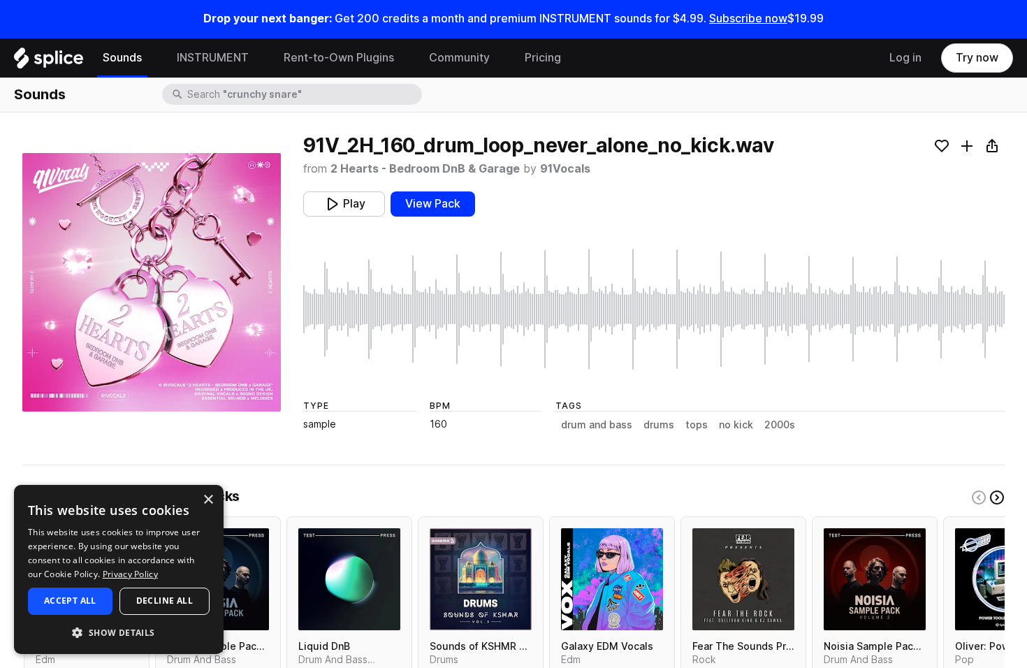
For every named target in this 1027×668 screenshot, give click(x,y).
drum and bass (596, 424)
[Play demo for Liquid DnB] (349, 579)
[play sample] (654, 309)
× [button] (208, 500)
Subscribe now (748, 18)
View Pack (432, 203)
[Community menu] (500, 58)
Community (459, 57)
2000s (779, 424)
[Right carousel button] (997, 497)
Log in (905, 57)
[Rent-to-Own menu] (404, 58)
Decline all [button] (164, 601)
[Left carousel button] (979, 497)
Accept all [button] (70, 601)
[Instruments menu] (259, 58)
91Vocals (565, 168)
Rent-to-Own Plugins (339, 57)
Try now (977, 57)
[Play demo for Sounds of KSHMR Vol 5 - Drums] (480, 579)
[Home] (48, 61)
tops (696, 424)
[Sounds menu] (152, 58)
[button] (119, 632)
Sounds (122, 57)
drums (658, 424)
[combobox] (303, 94)
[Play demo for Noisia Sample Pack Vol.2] (874, 579)
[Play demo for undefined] (151, 282)
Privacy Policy (130, 574)
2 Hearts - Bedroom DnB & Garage (425, 168)
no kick (736, 424)
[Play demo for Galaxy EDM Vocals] (612, 579)
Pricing (543, 57)
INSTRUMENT (213, 57)
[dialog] (119, 569)
